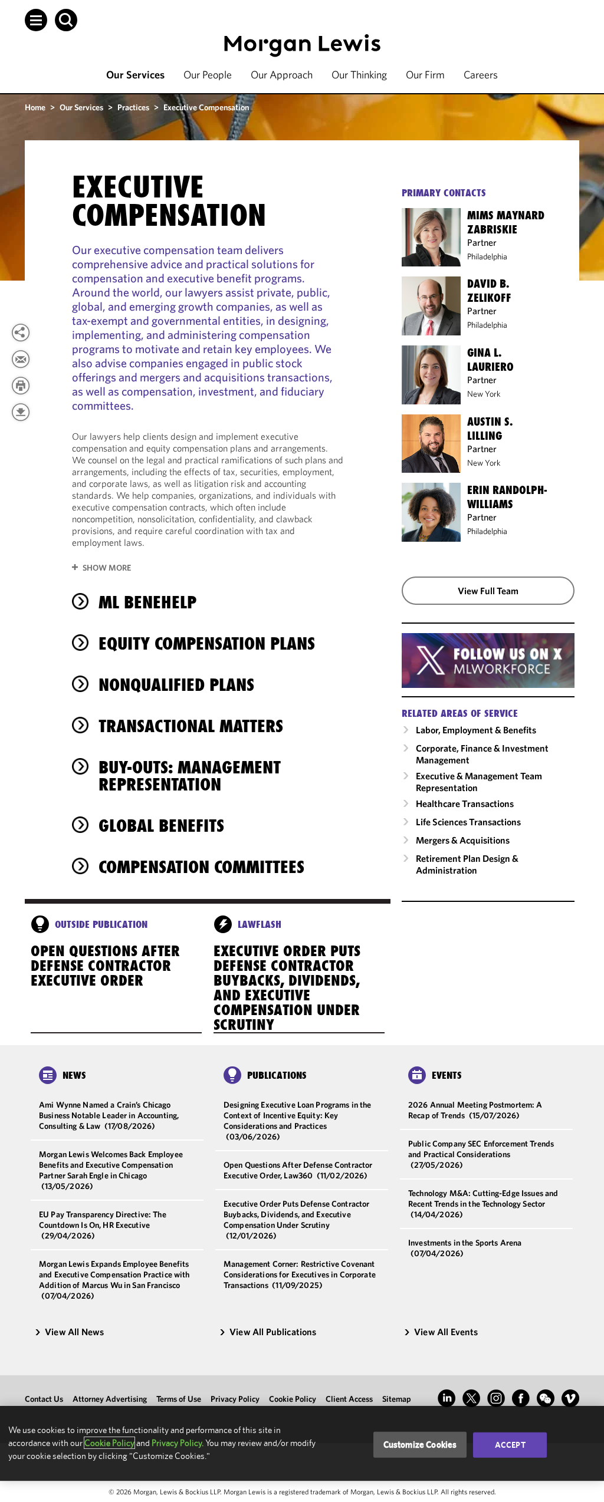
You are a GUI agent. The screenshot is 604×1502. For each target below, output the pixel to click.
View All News (74, 1332)
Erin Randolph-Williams (507, 496)
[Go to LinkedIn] (446, 1398)
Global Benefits (161, 825)
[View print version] (20, 385)
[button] (36, 20)
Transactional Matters (191, 726)
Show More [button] (107, 567)
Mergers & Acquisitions (463, 840)
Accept (510, 1445)
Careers (481, 74)
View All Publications (272, 1332)
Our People (207, 74)
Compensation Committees (201, 867)
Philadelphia (487, 256)
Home (35, 107)
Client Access (349, 1399)
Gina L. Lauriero (490, 359)
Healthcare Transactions (465, 803)
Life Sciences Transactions (468, 822)
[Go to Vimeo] (570, 1398)
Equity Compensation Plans (207, 643)
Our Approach (282, 74)
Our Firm (425, 74)
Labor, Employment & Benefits (476, 730)
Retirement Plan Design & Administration (467, 864)
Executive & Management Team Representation (479, 781)
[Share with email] (20, 359)
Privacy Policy (235, 1399)
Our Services (135, 74)
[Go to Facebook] (521, 1398)
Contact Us (44, 1399)
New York (484, 393)
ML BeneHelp (147, 602)
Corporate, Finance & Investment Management (482, 754)
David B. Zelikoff (489, 290)
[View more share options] (20, 332)
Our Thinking (359, 74)
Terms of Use (178, 1399)
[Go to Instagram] (496, 1398)
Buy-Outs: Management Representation (190, 775)
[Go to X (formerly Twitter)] (471, 1398)
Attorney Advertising (110, 1399)
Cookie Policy (292, 1399)
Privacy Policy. (177, 1442)
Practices (133, 107)
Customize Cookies (420, 1444)
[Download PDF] (20, 412)
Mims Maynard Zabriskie (505, 222)
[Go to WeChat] (545, 1398)
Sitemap (396, 1399)
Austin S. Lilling (490, 428)
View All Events (446, 1332)
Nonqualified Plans (176, 685)
